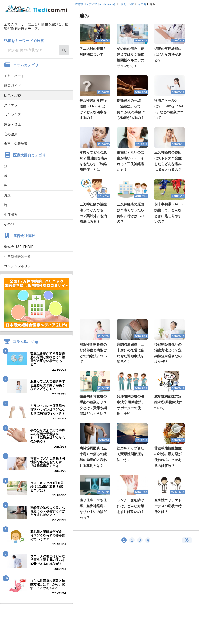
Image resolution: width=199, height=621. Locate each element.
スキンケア (12, 115)
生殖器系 (10, 214)
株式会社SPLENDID (19, 246)
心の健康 (10, 134)
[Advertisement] (136, 272)
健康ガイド (12, 85)
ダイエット (12, 105)
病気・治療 (12, 95)
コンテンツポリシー (19, 266)
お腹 (7, 195)
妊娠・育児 (12, 124)
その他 (9, 224)
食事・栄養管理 (16, 144)
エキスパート (14, 76)
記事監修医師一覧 (17, 256)
